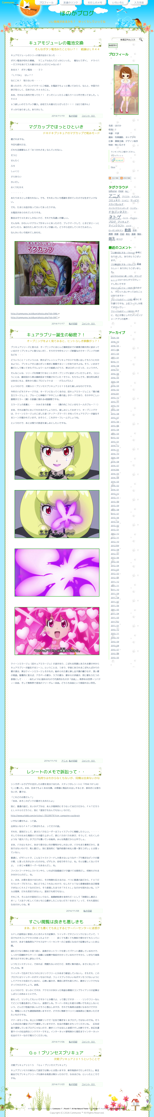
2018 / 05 (115, 346)
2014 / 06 (115, 469)
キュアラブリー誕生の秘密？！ (56, 335)
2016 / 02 (115, 389)
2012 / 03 (115, 569)
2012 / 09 (115, 545)
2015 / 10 (115, 406)
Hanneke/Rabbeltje (117, 1109)
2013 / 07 (115, 513)
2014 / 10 (115, 454)
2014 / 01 (115, 489)
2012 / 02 (115, 573)
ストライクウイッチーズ (118, 208)
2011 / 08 (115, 597)
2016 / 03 (115, 386)
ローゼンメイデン (116, 230)
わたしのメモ (95, 2)
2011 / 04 (115, 613)
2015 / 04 (115, 429)
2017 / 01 (115, 357)
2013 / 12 (115, 494)
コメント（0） (89, 115)
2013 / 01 (115, 529)
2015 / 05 (115, 426)
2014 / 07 (115, 465)
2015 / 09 (115, 409)
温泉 (133, 234)
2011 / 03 (115, 617)
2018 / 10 (115, 342)
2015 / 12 (115, 397)
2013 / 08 (115, 509)
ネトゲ (115, 217)
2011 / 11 (115, 585)
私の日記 (73, 115)
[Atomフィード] (125, 179)
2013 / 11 (115, 497)
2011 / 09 (115, 593)
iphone (113, 191)
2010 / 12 (115, 629)
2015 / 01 (115, 441)
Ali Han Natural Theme (80, 1109)
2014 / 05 (115, 474)
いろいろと (118, 2)
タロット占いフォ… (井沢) (122, 288)
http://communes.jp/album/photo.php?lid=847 (34, 317)
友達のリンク (70, 2)
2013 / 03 (115, 521)
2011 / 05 (115, 609)
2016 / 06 (115, 374)
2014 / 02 (115, 485)
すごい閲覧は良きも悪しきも (56, 922)
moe (120, 191)
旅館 (116, 234)
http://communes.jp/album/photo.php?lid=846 (34, 313)
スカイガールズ (116, 204)
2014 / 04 (115, 477)
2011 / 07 (115, 601)
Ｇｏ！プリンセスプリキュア (56, 1053)
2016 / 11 (115, 362)
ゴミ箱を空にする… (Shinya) (123, 252)
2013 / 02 (115, 525)
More (113, 167)
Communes (8, 2)
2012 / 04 (115, 565)
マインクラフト (116, 225)
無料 (139, 234)
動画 (128, 230)
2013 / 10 (115, 501)
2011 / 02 (115, 621)
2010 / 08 (115, 645)
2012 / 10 (115, 541)
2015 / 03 (115, 434)
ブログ (112, 221)
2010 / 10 (115, 637)
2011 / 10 (115, 589)
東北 (128, 234)
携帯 (111, 234)
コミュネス (114, 200)
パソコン (133, 218)
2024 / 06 (115, 337)
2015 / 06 (115, 421)
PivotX (66, 1109)
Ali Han (95, 1109)
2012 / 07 (115, 553)
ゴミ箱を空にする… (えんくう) (123, 264)
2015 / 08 (115, 414)
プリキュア (123, 221)
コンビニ (125, 200)
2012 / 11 (115, 537)
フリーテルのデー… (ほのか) (122, 311)
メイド (128, 225)
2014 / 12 (115, 445)
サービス (134, 200)
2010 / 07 (115, 649)
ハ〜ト (125, 218)
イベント (135, 196)
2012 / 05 (115, 561)
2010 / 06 (115, 653)
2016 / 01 (115, 394)
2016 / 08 (115, 366)
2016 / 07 (115, 369)
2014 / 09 (115, 457)
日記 (122, 234)
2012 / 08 (115, 549)
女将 (135, 230)
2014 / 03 (115, 481)
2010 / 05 (115, 657)
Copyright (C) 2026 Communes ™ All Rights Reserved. (77, 1112)
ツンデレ (133, 208)
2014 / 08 (115, 461)
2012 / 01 (115, 577)
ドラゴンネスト (118, 212)
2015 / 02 (115, 437)
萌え (112, 238)
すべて (119, 239)
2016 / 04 (115, 382)
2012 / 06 (115, 557)
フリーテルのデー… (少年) (122, 299)
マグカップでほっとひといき (56, 127)
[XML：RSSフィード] (114, 179)
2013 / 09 (115, 505)
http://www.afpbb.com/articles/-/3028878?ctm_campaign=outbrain (45, 815)
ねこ (127, 191)
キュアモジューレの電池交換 (56, 43)
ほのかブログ (77, 13)
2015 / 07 (115, 417)
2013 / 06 (115, 517)
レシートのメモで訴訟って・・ (56, 772)
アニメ (64, 760)
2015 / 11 (115, 401)
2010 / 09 (115, 641)
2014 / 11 (115, 449)
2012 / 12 (115, 533)
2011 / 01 (115, 625)
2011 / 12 (115, 581)
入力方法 (139, 2)
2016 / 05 (115, 377)
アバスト (126, 196)
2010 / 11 (115, 633)
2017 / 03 (115, 354)
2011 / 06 (115, 605)
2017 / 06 (115, 349)
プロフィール (46, 2)
